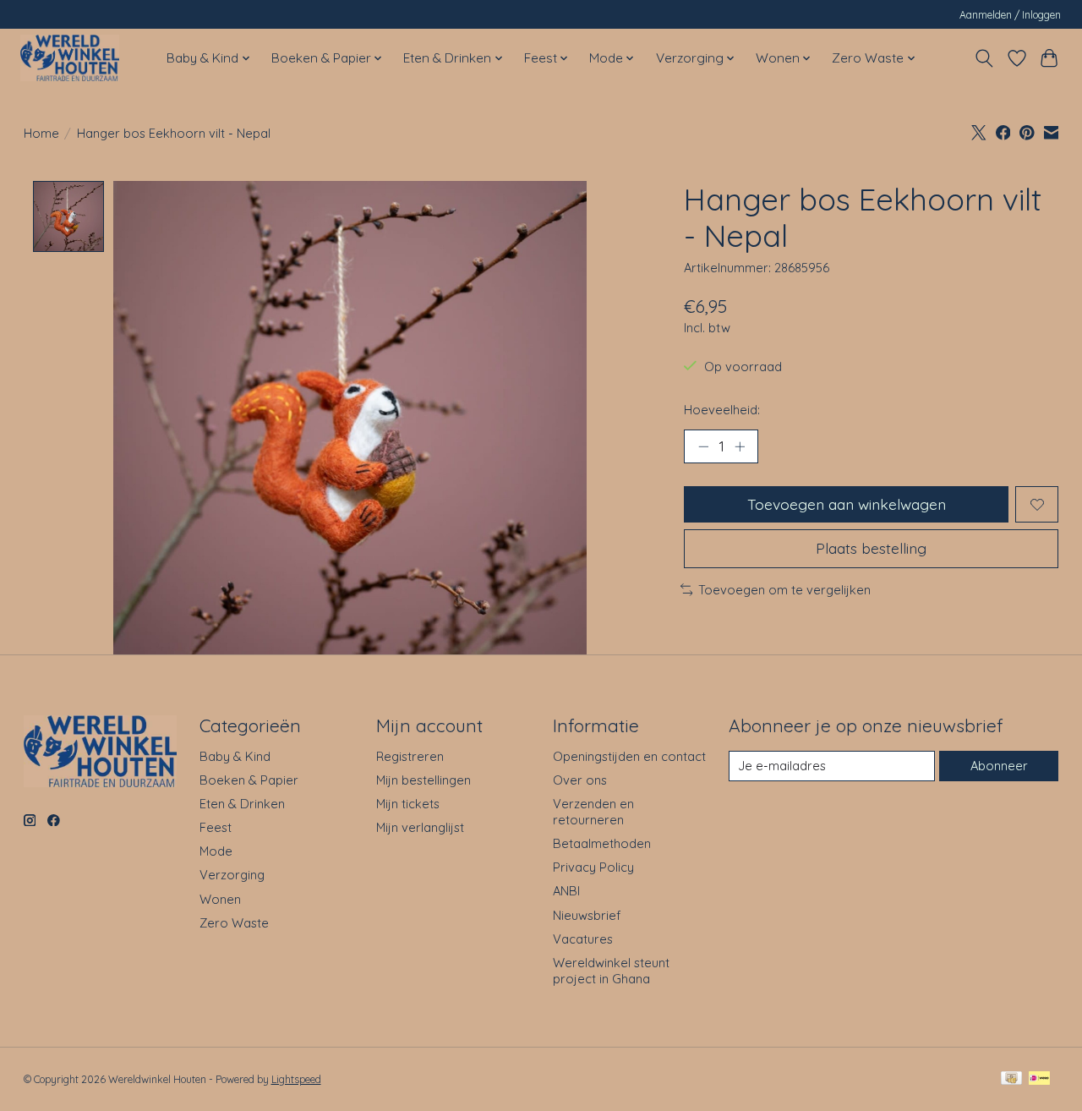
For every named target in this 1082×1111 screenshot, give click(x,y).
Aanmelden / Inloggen (1010, 14)
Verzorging (232, 875)
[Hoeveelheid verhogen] (739, 446)
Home (41, 133)
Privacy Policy (593, 867)
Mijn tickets (408, 804)
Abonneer (999, 766)
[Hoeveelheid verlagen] (703, 446)
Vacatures (583, 939)
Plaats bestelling (871, 548)
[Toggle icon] (983, 58)
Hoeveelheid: (722, 410)
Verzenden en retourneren (593, 812)
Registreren (410, 756)
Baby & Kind (234, 756)
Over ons (580, 780)
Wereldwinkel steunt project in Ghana (611, 971)
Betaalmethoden (602, 843)
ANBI (566, 891)
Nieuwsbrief (586, 915)
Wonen (220, 899)
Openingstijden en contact (629, 756)
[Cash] (1011, 1079)
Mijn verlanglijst (420, 827)
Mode (215, 851)
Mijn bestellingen (423, 780)
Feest (215, 827)
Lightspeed (296, 1079)
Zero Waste (234, 923)
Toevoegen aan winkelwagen (846, 504)
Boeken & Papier (248, 780)
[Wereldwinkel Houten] (69, 58)
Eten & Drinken (242, 804)
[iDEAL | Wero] (1039, 1079)
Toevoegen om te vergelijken (784, 590)
